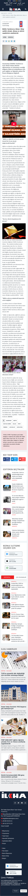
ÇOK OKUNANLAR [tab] (21, 577)
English (6, 3)
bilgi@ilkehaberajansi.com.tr (10, 818)
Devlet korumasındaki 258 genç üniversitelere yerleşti (12, 776)
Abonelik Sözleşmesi (8, 838)
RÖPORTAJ (10, 37)
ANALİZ (13, 503)
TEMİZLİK (5, 427)
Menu (3, 9)
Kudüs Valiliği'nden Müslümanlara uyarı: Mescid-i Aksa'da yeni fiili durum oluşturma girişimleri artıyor (18, 487)
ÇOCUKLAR (12, 427)
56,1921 (14, 0)
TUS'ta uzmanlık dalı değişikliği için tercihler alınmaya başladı (12, 674)
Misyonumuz (5, 831)
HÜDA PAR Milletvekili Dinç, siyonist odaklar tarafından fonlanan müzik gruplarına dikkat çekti (18, 511)
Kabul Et (23, 891)
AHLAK (14, 423)
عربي (23, 3)
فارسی (19, 3)
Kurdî (10, 3)
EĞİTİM (10, 13)
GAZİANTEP (5, 23)
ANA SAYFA (4, 13)
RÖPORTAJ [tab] (7, 577)
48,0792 (9, 0)
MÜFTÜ (15, 420)
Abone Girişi (5, 856)
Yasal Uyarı (5, 836)
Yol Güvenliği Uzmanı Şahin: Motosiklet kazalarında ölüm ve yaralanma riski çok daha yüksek (18, 639)
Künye (4, 843)
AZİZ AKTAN (19, 427)
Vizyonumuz (5, 833)
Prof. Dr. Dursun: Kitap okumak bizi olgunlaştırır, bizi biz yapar (18, 616)
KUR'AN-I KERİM (7, 423)
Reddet (16, 891)
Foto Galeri (5, 850)
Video (3, 848)
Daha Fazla (4, 826)
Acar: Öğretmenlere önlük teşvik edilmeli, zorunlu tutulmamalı (18, 596)
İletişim (4, 858)
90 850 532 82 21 (7, 821)
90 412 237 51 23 (7, 823)
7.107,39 (19, 0)
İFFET (19, 423)
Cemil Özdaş (5, 25)
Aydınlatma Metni (7, 841)
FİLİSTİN (14, 491)
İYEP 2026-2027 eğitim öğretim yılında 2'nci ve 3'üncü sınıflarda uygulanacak (13, 741)
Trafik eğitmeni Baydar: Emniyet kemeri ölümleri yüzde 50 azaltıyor (18, 606)
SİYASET (14, 514)
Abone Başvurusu (7, 853)
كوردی (15, 3)
